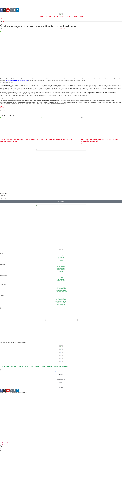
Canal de (61, 304)
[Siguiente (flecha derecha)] (3, 444)
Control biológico (61, 280)
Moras (61, 260)
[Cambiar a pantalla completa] (3, 442)
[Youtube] (8, 10)
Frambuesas (61, 258)
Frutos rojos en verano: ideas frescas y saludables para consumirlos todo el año (20, 140)
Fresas (61, 255)
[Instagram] (4, 10)
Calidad (61, 277)
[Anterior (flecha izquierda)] (1, 444)
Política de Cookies (34, 366)
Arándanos (61, 257)
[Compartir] (6, 442)
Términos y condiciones (61, 291)
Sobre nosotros (61, 266)
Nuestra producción (61, 268)
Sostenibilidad (61, 279)
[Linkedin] (17, 10)
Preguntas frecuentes (61, 299)
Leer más (2, 143)
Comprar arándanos (61, 288)
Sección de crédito (61, 269)
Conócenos (48, 16)
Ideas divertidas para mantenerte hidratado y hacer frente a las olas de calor (100, 140)
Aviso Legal (13, 366)
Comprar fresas (61, 287)
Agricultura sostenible (59, 16)
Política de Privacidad (23, 366)
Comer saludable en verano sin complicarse (56, 139)
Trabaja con (61, 302)
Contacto (82, 16)
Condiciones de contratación (61, 366)
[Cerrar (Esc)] (8, 442)
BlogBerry (69, 16)
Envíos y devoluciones (61, 290)
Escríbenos (61, 298)
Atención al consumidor (61, 301)
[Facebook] (1, 10)
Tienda (75, 16)
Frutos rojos (40, 16)
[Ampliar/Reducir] (1, 442)
